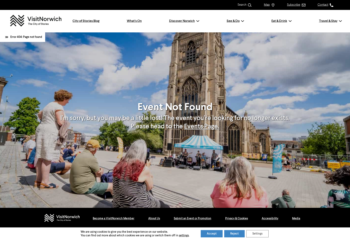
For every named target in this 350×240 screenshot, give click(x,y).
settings (184, 235)
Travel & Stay (328, 21)
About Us (154, 218)
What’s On (134, 21)
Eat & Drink (279, 21)
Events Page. (201, 126)
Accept (212, 233)
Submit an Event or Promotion (192, 218)
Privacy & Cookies (236, 218)
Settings (257, 233)
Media (296, 218)
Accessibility (270, 218)
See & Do (233, 21)
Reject (234, 233)
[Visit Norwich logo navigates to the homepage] (66, 218)
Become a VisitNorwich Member (113, 218)
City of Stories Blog (86, 21)
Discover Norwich (182, 21)
